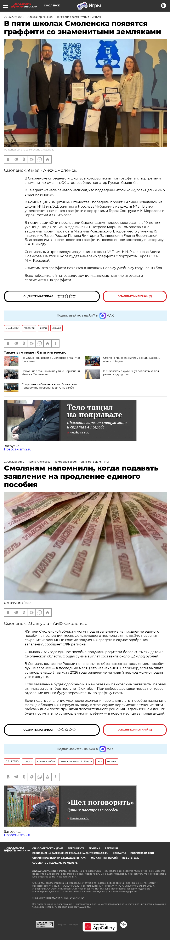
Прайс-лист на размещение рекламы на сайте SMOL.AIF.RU (70, 853)
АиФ (28, 602)
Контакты (119, 853)
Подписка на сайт (142, 853)
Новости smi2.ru (18, 449)
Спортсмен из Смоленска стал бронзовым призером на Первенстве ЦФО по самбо (49, 386)
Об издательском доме (47, 848)
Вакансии (111, 848)
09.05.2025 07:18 (14, 16)
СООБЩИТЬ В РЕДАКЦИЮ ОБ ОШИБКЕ (55, 863)
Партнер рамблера (68, 924)
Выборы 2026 (130, 858)
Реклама (94, 848)
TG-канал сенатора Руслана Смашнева (29, 149)
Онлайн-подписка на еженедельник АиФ (59, 858)
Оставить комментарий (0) (135, 296)
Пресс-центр (76, 848)
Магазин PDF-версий (104, 858)
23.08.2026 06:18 (14, 461)
